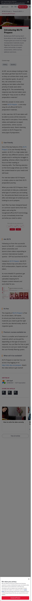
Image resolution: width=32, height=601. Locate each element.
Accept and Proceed (15, 598)
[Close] (29, 579)
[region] (15, 589)
